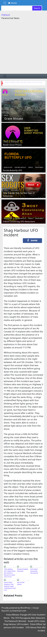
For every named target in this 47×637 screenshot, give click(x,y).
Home (13, 2)
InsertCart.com (19, 610)
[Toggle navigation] (4, 2)
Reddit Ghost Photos (12, 145)
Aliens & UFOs (8, 167)
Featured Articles (20, 167)
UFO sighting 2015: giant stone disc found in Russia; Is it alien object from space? (10, 572)
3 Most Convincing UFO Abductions (19, 221)
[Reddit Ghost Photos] (23, 134)
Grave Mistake (13, 118)
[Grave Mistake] (23, 104)
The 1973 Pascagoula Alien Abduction (28, 618)
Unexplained (15, 142)
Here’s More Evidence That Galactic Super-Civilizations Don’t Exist (10, 586)
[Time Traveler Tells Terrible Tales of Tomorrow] (23, 185)
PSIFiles (6, 115)
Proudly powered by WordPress (15, 607)
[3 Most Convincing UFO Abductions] (23, 211)
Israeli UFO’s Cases (36, 621)
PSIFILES (5, 15)
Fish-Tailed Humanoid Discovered (34, 571)
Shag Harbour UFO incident (16, 624)
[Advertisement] (23, 49)
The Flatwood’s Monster (15, 621)
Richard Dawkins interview (22, 570)
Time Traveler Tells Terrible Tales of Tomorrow (23, 82)
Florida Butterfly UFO (12, 170)
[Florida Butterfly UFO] (23, 160)
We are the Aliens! (20, 583)
